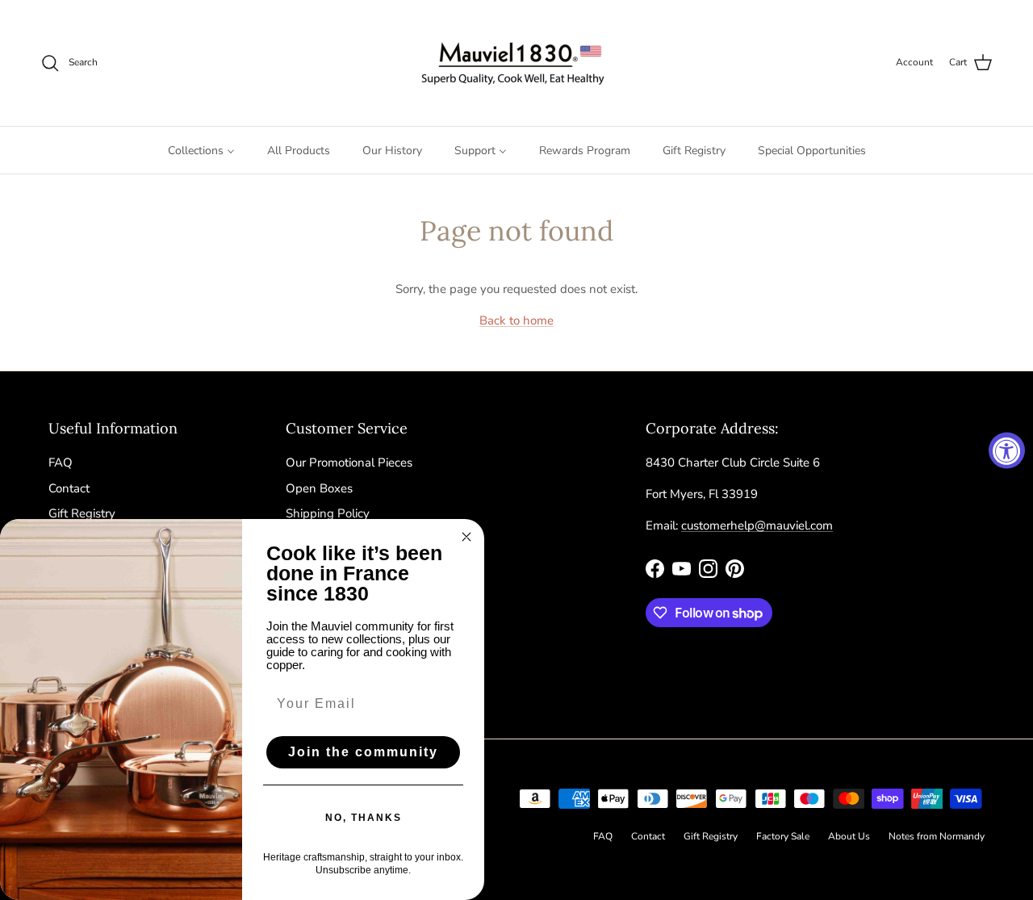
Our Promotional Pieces (349, 462)
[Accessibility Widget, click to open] (1007, 450)
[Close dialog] (466, 536)
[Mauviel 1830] (517, 63)
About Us (849, 836)
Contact (69, 488)
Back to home (516, 320)
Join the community (363, 752)
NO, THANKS (363, 817)
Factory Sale (782, 836)
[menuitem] (201, 150)
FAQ (60, 462)
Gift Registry (81, 513)
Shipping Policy (328, 513)
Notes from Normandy (937, 836)
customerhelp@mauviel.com (757, 525)
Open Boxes (319, 488)
